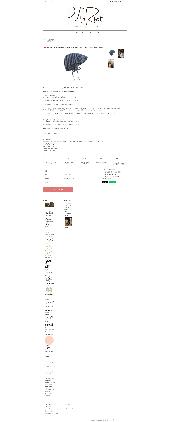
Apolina (47, 208)
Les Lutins (47, 297)
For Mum (67, 209)
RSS (66, 411)
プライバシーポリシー (70, 409)
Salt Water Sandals (49, 351)
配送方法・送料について (50, 411)
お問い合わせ (48, 406)
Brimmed (59, 38)
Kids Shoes (68, 205)
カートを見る (68, 406)
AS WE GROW (48, 215)
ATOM (69, 411)
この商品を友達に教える (109, 174)
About (91, 32)
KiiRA (46, 269)
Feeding (67, 215)
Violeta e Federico (49, 378)
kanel (46, 275)
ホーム (45, 38)
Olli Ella (47, 321)
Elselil (46, 244)
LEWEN (47, 299)
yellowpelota (48, 391)
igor (46, 263)
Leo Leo (47, 285)
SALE (49, 41)
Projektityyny (48, 346)
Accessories (51, 40)
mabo (46, 303)
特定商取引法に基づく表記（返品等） (113, 172)
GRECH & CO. (48, 257)
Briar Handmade (51, 38)
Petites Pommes (49, 334)
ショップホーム (48, 404)
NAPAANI (47, 314)
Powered (107, 420)
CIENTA (47, 232)
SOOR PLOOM (48, 367)
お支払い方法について (50, 409)
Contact (100, 32)
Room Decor (68, 213)
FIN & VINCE (48, 255)
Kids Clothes (51, 39)
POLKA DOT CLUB (49, 329)
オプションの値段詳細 (109, 169)
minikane (47, 309)
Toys (66, 211)
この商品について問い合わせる (111, 176)
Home (69, 32)
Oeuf (46, 327)
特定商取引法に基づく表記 (51, 413)
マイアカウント (115, 1)
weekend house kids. (50, 382)
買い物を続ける (107, 178)
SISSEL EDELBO (49, 362)
